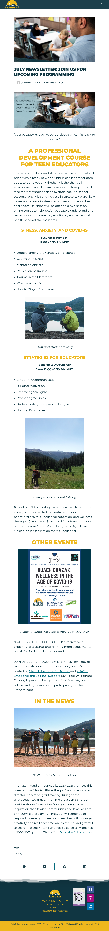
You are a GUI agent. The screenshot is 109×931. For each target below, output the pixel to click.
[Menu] (102, 4)
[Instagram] (90, 898)
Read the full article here (77, 832)
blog (60, 83)
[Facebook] (24, 866)
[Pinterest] (65, 866)
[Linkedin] (90, 906)
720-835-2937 (55, 907)
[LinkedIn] (85, 866)
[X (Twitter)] (44, 866)
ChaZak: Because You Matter (49, 671)
